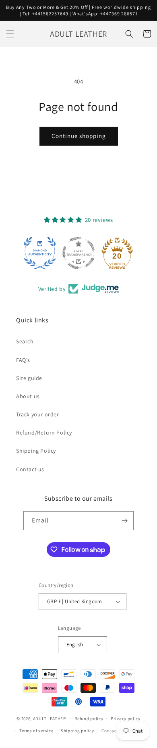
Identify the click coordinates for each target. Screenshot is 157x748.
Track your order (37, 414)
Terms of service (36, 730)
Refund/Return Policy (44, 432)
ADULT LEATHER (49, 718)
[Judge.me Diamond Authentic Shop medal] (40, 253)
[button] (10, 34)
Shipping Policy (36, 450)
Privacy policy (125, 718)
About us (28, 396)
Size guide (29, 378)
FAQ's (23, 360)
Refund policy (88, 718)
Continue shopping (79, 136)
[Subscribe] (124, 520)
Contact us (30, 469)
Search (25, 341)
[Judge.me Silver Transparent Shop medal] (78, 253)
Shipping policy (77, 730)
